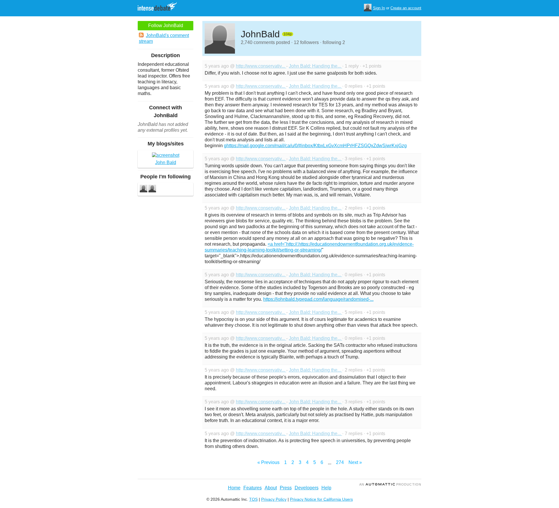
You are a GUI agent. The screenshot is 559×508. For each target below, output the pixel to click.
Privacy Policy (273, 499)
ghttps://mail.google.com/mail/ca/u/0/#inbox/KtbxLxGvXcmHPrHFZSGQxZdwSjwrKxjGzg (315, 145)
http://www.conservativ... (261, 66)
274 (340, 462)
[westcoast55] (143, 189)
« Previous (268, 462)
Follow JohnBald (165, 25)
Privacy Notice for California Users (321, 499)
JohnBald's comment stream (164, 38)
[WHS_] (152, 189)
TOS (253, 499)
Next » (355, 462)
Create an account (405, 8)
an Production (390, 484)
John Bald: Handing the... (315, 66)
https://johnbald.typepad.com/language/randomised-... (318, 299)
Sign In (379, 8)
